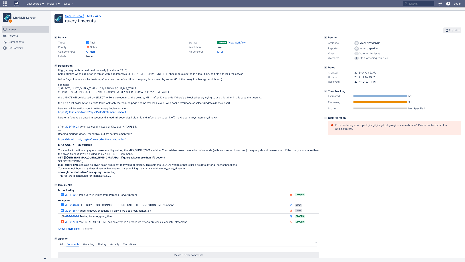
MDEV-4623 (71, 126)
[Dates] (325, 67)
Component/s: (66, 51)
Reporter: (333, 48)
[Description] (55, 65)
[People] (325, 37)
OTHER (90, 51)
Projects (52, 3)
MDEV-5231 (71, 194)
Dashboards (34, 3)
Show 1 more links (69, 228)
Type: (61, 42)
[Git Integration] (325, 118)
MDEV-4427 (94, 15)
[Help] (448, 3)
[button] (5, 3)
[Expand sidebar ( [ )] (45, 258)
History (102, 244)
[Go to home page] (16, 3)
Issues (66, 3)
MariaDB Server (24, 17)
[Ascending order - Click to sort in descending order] (316, 243)
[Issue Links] (55, 185)
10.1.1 (220, 51)
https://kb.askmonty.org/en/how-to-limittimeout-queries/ (92, 139)
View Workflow (237, 42)
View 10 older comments (188, 255)
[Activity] (55, 238)
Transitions (129, 244)
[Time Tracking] (325, 91)
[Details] (55, 37)
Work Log (88, 244)
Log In (457, 3)
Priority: (62, 47)
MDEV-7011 (71, 221)
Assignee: (333, 42)
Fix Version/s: (196, 51)
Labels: (62, 56)
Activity (114, 244)
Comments (72, 244)
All (61, 244)
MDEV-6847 (71, 210)
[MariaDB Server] (7, 17)
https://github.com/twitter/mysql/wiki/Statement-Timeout (92, 112)
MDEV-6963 (71, 216)
